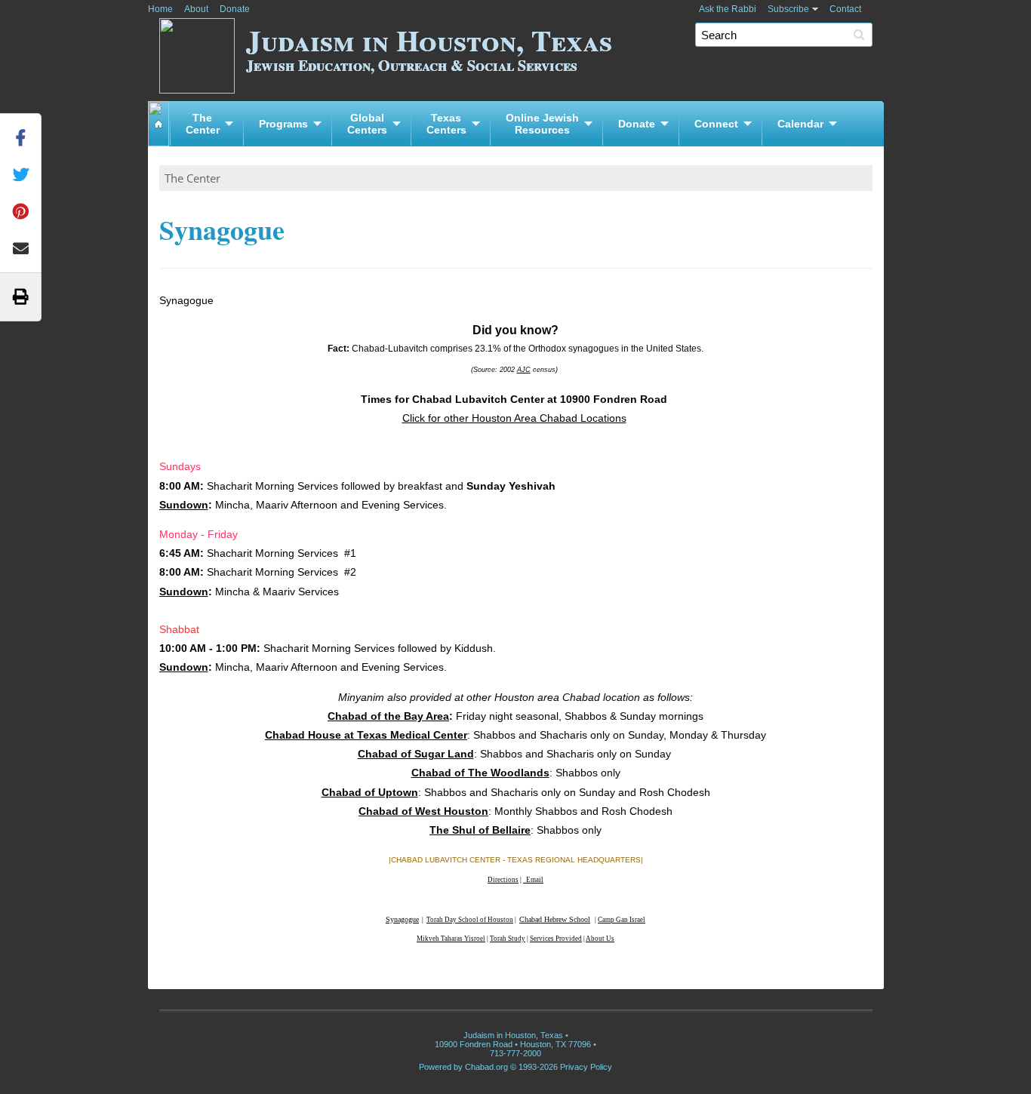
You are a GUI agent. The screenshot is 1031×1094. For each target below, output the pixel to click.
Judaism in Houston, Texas (429, 47)
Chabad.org (486, 1066)
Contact (845, 9)
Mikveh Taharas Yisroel (451, 938)
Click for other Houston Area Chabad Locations (514, 418)
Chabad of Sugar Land (416, 754)
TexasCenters (446, 124)
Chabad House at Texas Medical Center (366, 735)
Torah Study (507, 938)
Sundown (183, 505)
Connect (716, 124)
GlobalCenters (367, 124)
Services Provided (556, 938)
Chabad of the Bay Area (388, 716)
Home (160, 9)
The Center (192, 178)
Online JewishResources (542, 124)
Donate (235, 9)
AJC (524, 369)
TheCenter (203, 124)
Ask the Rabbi (727, 9)
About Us (600, 938)
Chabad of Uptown (370, 792)
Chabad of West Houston (423, 811)
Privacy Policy (586, 1066)
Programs (283, 124)
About (196, 9)
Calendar (800, 124)
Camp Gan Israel (621, 919)
